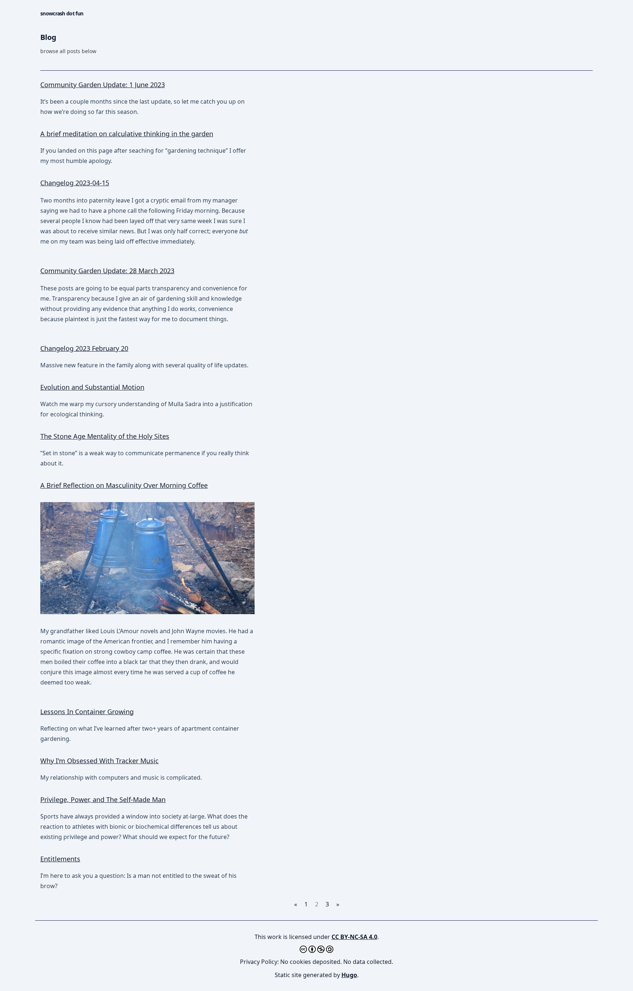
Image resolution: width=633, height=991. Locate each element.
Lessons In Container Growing (87, 711)
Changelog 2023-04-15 (74, 182)
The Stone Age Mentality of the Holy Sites (104, 436)
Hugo (349, 975)
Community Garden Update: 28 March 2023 (107, 270)
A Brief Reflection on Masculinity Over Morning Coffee (124, 485)
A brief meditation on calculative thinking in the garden (126, 133)
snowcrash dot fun (61, 13)
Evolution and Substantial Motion (92, 387)
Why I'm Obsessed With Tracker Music (99, 760)
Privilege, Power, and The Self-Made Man (103, 799)
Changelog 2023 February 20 (84, 348)
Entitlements (60, 858)
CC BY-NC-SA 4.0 (354, 937)
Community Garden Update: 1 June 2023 (102, 84)
